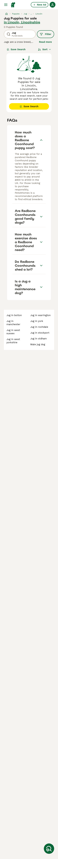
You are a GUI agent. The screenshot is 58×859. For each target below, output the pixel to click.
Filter (48, 34)
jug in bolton (14, 315)
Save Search (18, 49)
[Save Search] (49, 848)
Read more (45, 41)
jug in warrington (40, 315)
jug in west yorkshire (13, 341)
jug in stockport (39, 332)
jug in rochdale (39, 326)
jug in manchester (13, 323)
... (31, 14)
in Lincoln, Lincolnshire (22, 22)
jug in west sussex (13, 332)
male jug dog (37, 344)
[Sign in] (52, 5)
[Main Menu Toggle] (6, 4)
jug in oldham (38, 338)
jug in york (36, 321)
